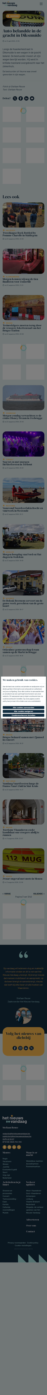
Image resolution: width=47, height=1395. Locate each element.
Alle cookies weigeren (23, 711)
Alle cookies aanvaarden (23, 707)
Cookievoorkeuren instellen (23, 715)
